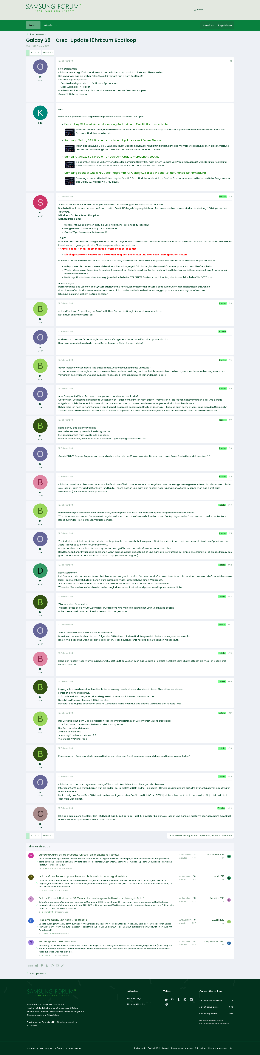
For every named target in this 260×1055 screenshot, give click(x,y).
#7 (230, 419)
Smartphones (65, 868)
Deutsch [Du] (154, 1048)
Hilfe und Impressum (217, 1048)
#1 (230, 60)
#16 (230, 681)
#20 (230, 808)
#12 (230, 564)
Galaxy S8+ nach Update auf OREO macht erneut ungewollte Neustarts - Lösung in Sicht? (91, 898)
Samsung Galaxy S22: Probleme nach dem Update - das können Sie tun (112, 140)
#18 (230, 748)
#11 (230, 533)
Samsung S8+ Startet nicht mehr (58, 941)
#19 (230, 776)
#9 (230, 476)
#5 (230, 360)
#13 (230, 596)
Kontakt (165, 1048)
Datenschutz (200, 1048)
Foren (32, 25)
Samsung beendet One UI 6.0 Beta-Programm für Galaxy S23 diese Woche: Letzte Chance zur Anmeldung (135, 173)
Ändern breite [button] (140, 1048)
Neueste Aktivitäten (136, 1004)
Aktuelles (48, 25)
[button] (38, 25)
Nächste (47, 52)
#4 (230, 331)
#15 (230, 653)
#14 (230, 624)
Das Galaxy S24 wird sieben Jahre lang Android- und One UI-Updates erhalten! (117, 124)
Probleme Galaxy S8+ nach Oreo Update (63, 920)
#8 (230, 448)
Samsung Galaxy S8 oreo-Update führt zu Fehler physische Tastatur (79, 854)
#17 (230, 713)
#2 (230, 196)
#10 (230, 504)
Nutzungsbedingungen (182, 1048)
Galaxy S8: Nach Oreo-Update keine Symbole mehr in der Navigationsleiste (83, 876)
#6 (230, 388)
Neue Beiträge (134, 998)
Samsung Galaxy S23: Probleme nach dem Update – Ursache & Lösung (111, 156)
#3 (230, 303)
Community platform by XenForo (54, 1048)
